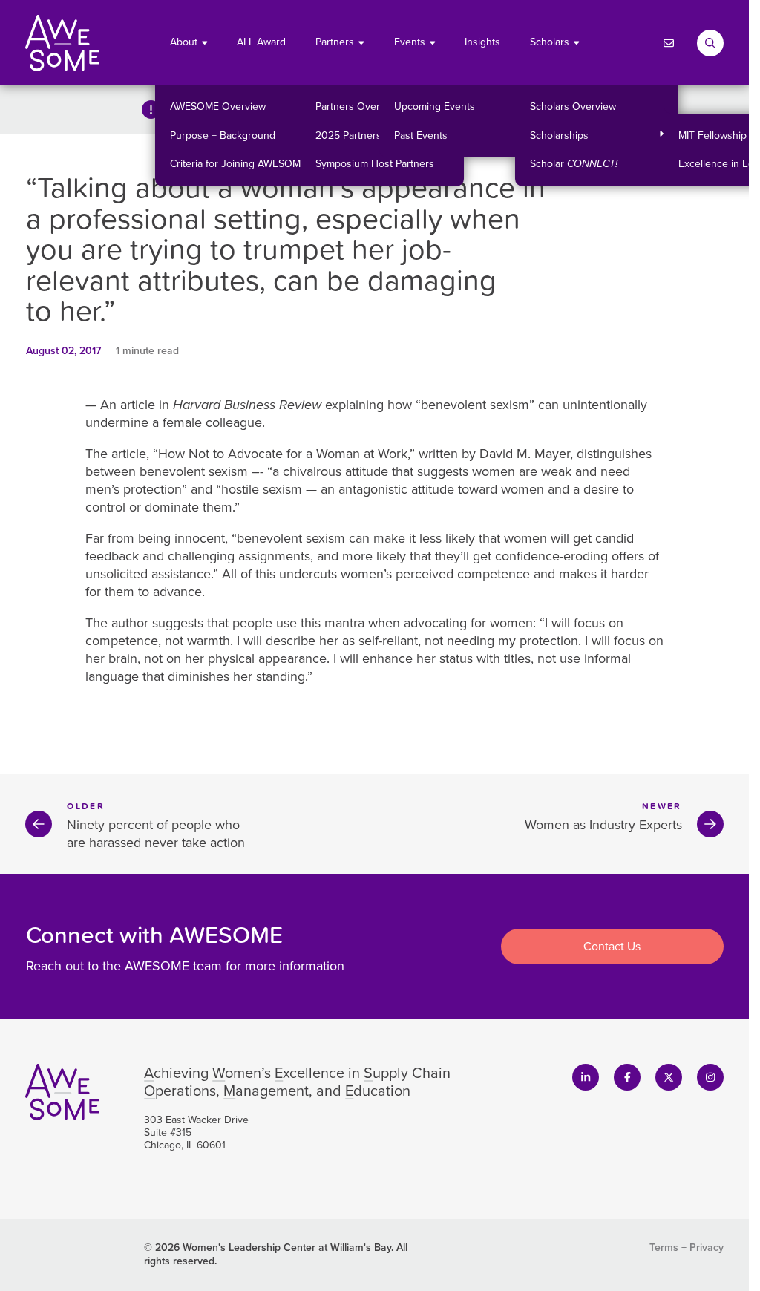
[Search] (710, 43)
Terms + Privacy (686, 1247)
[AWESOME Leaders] (62, 43)
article (128, 453)
